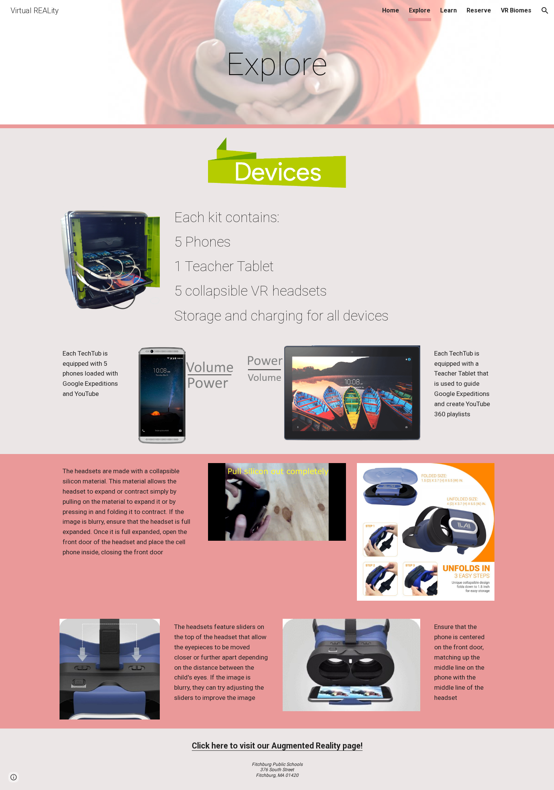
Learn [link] (448, 10)
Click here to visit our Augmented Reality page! (277, 745)
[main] (277, 64)
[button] (545, 11)
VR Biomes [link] (516, 10)
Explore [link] (419, 10)
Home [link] (390, 10)
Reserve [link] (479, 10)
